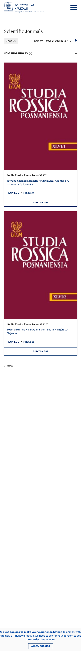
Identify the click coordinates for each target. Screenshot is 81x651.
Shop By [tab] (11, 41)
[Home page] (24, 7)
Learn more (48, 639)
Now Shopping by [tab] (16, 53)
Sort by (38, 40)
